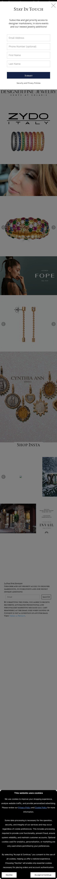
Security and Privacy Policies (29, 83)
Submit (29, 75)
